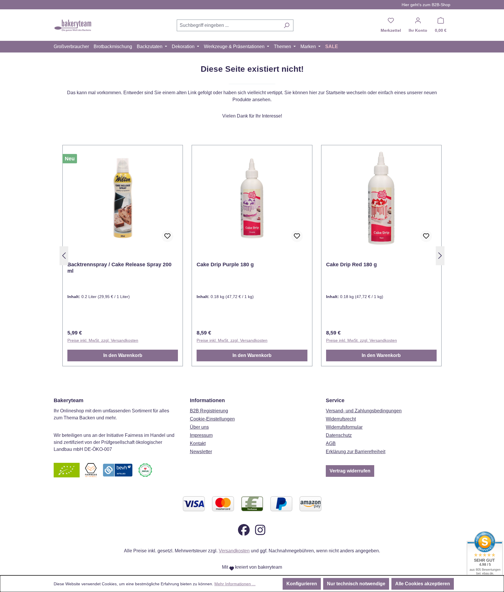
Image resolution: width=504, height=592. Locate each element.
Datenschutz (339, 435)
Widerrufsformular (344, 427)
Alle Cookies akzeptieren (422, 583)
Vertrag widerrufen (350, 470)
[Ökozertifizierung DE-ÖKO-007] (67, 469)
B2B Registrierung (209, 410)
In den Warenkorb (122, 355)
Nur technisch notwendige (356, 583)
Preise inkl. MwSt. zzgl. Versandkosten (102, 340)
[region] (252, 256)
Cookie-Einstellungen (212, 418)
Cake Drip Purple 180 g (225, 264)
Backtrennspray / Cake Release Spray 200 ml (119, 268)
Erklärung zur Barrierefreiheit (355, 451)
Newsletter (201, 451)
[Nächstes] (440, 255)
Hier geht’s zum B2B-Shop (426, 4)
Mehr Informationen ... (235, 584)
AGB (331, 443)
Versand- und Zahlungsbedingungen (364, 410)
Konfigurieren (301, 583)
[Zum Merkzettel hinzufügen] (167, 236)
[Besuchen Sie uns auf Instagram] (260, 529)
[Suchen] (286, 25)
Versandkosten (234, 550)
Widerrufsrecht (341, 418)
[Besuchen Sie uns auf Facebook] (244, 529)
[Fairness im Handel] (90, 469)
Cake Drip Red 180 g (351, 264)
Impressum (201, 435)
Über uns (199, 427)
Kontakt (198, 443)
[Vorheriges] (64, 255)
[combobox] (228, 25)
